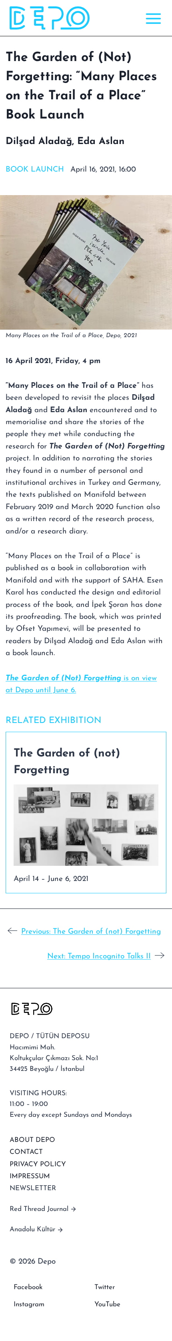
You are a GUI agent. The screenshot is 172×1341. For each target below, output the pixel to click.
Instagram (29, 1304)
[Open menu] (151, 18)
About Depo (32, 1140)
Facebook (28, 1287)
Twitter (104, 1287)
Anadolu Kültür (32, 1229)
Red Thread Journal (39, 1209)
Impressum (30, 1176)
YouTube (107, 1304)
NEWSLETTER (33, 1188)
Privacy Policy (38, 1164)
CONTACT (26, 1152)
